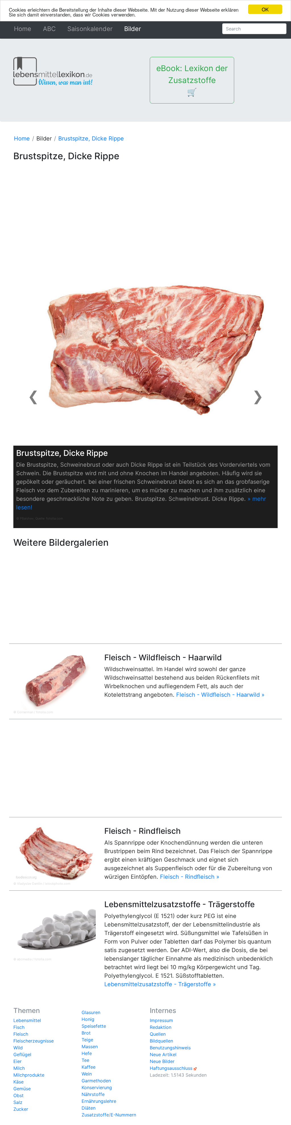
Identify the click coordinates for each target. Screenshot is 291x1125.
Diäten (88, 1108)
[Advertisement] (145, 203)
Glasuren (91, 1012)
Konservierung (97, 1087)
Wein (87, 1074)
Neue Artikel (163, 1054)
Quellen (158, 1034)
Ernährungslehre (99, 1101)
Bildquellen (161, 1041)
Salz (17, 1102)
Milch (19, 1068)
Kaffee (88, 1067)
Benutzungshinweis (170, 1047)
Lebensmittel (27, 1020)
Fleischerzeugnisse (33, 1041)
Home (24, 28)
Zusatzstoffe (95, 1115)
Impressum (161, 1020)
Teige (87, 1040)
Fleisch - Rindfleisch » (189, 876)
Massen (90, 1046)
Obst (18, 1095)
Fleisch (20, 1034)
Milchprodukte (28, 1075)
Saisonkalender (90, 28)
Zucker (20, 1109)
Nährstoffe (93, 1094)
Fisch (18, 1027)
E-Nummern (123, 1115)
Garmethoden (96, 1080)
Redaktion (160, 1027)
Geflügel (22, 1054)
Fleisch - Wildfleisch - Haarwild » (220, 694)
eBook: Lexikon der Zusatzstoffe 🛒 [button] (192, 80)
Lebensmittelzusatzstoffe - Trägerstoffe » (160, 984)
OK (265, 9)
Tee (85, 1060)
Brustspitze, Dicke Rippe (91, 138)
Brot (86, 1033)
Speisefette (94, 1026)
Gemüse (22, 1088)
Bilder (132, 28)
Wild (18, 1047)
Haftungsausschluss (171, 1068)
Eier (17, 1061)
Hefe (87, 1053)
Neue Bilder (162, 1061)
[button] (33, 396)
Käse (18, 1082)
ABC (49, 28)
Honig (88, 1019)
